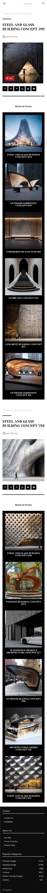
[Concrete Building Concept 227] (23, 323)
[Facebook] (5, 88)
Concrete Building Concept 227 (23, 345)
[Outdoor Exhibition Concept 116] (23, 371)
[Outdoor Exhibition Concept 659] (23, 181)
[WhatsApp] (22, 88)
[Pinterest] (16, 88)
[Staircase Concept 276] (23, 276)
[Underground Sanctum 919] (23, 230)
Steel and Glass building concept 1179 (23, 155)
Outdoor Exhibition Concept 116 (23, 394)
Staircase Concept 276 (23, 298)
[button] (10, 37)
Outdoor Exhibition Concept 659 (23, 204)
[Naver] (33, 88)
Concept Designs (17, 13)
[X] (10, 88)
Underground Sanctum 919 (23, 252)
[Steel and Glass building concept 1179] (23, 133)
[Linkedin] (28, 88)
